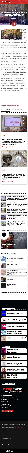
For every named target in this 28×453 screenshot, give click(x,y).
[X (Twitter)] (4, 444)
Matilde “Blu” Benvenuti (13, 351)
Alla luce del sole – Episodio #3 (16, 320)
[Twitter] (8, 411)
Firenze (12, 109)
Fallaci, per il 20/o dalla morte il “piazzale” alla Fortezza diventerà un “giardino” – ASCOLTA (16, 223)
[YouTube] (2, 444)
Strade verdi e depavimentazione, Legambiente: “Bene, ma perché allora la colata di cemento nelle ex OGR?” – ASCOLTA (16, 211)
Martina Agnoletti (15, 369)
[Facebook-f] (5, 411)
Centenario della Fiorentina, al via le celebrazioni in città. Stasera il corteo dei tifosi (17, 217)
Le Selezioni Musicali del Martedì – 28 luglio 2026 (14, 332)
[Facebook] (10, 444)
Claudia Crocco (14, 357)
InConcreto (13, 431)
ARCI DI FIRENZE (18, 427)
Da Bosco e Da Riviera (12, 270)
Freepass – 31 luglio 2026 (14, 314)
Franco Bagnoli (14, 363)
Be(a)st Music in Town (9, 244)
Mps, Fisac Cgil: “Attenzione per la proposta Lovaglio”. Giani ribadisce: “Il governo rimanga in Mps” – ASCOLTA (13, 176)
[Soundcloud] (6, 444)
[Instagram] (2, 411)
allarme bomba (5, 109)
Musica (4, 240)
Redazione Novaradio (13, 106)
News (13, 9)
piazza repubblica (20, 109)
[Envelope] (11, 411)
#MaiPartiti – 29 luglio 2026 (15, 326)
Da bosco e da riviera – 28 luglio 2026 (16, 339)
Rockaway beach (11, 278)
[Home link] (6, 2)
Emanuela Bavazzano (12, 376)
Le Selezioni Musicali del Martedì (15, 257)
